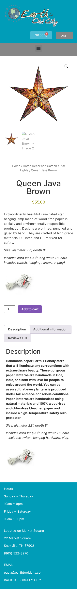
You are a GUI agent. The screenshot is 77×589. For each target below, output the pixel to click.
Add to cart (29, 309)
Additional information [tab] (50, 329)
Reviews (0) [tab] (17, 338)
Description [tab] (17, 329)
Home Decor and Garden (40, 166)
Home (16, 166)
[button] (38, 48)
